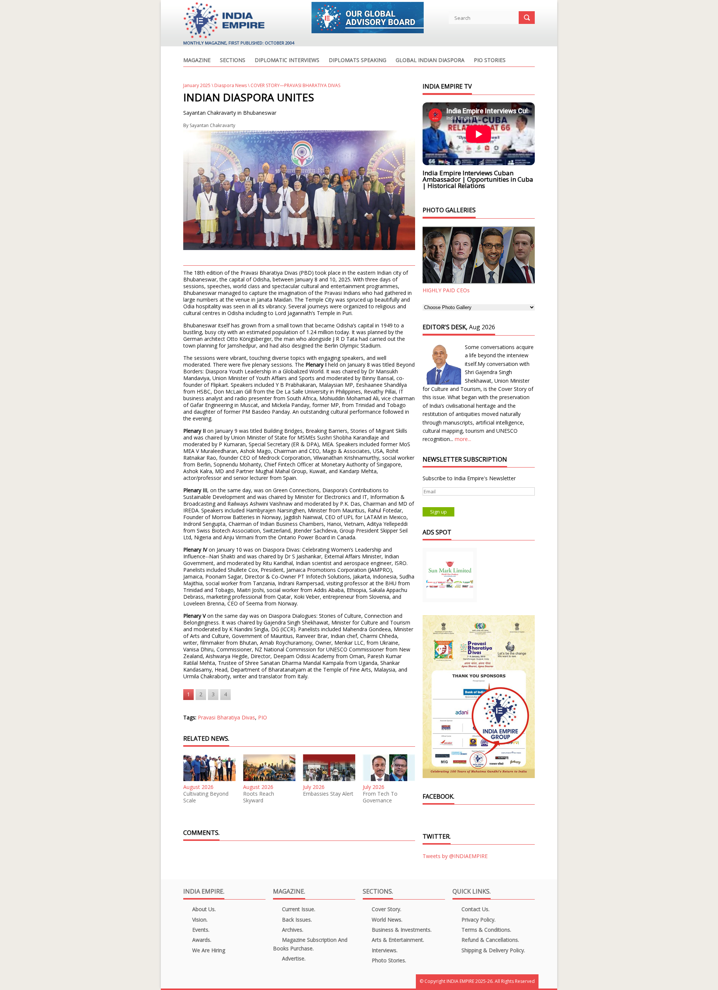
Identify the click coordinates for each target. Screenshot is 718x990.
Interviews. (384, 950)
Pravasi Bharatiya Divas (226, 717)
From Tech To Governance (380, 797)
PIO (262, 717)
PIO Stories (490, 61)
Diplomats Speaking (357, 61)
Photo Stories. (388, 960)
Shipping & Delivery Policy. (492, 950)
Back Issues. (296, 919)
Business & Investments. (401, 929)
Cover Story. (385, 909)
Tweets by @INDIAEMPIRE (455, 856)
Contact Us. (475, 909)
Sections (232, 61)
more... (463, 438)
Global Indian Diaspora (430, 61)
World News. (386, 919)
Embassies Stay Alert (328, 793)
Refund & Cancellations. (489, 939)
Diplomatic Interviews (287, 61)
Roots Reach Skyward (258, 797)
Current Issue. (297, 909)
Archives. (291, 929)
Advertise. (293, 958)
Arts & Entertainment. (397, 939)
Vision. (199, 919)
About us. (203, 909)
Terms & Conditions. (485, 929)
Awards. (201, 939)
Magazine (197, 61)
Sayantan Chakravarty (212, 125)
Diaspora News (230, 85)
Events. (200, 929)
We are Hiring (208, 950)
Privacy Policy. (477, 919)
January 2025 (197, 85)
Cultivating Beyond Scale (205, 797)
